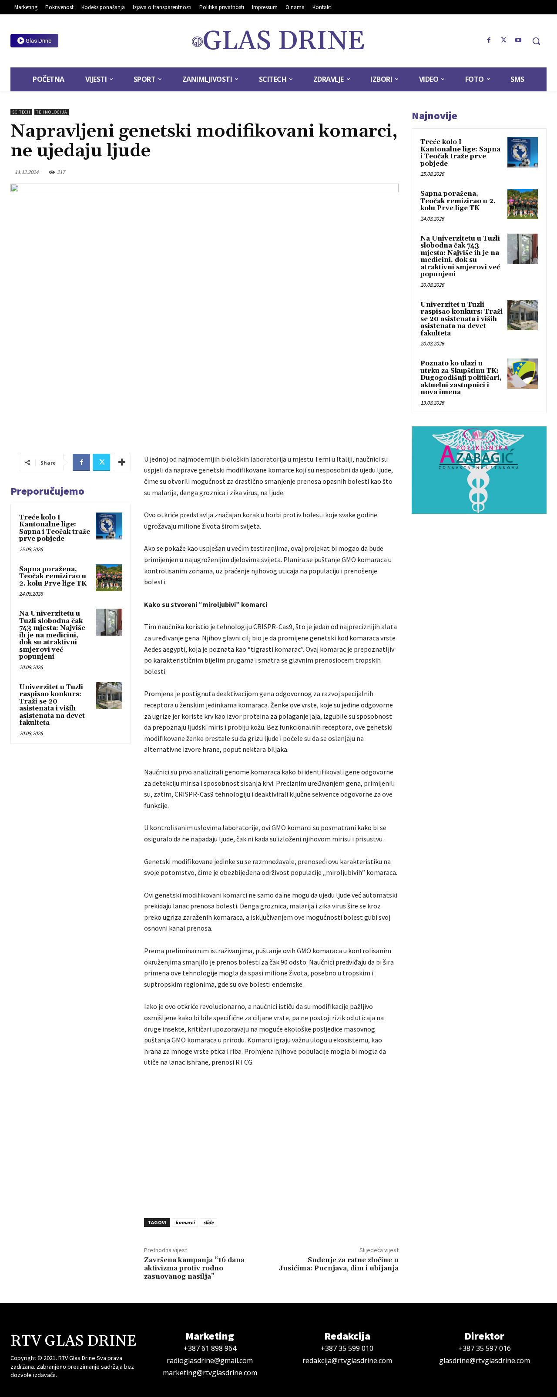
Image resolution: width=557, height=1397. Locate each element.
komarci (185, 1222)
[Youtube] (518, 40)
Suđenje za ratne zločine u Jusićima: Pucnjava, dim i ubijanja (339, 1264)
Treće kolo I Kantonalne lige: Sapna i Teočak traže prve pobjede (54, 528)
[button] (536, 40)
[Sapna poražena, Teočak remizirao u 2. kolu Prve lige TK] (109, 577)
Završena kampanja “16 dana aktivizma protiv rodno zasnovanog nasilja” (194, 1268)
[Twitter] (503, 40)
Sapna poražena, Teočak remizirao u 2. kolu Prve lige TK (53, 576)
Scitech (21, 112)
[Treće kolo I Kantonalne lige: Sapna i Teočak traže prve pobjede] (109, 526)
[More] (122, 462)
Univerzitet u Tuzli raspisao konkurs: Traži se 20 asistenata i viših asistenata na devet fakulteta (52, 705)
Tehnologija (51, 112)
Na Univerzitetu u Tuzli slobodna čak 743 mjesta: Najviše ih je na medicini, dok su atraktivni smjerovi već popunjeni (52, 635)
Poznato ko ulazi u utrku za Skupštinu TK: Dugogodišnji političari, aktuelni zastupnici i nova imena (461, 377)
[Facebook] (489, 40)
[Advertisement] (271, 1140)
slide (208, 1222)
